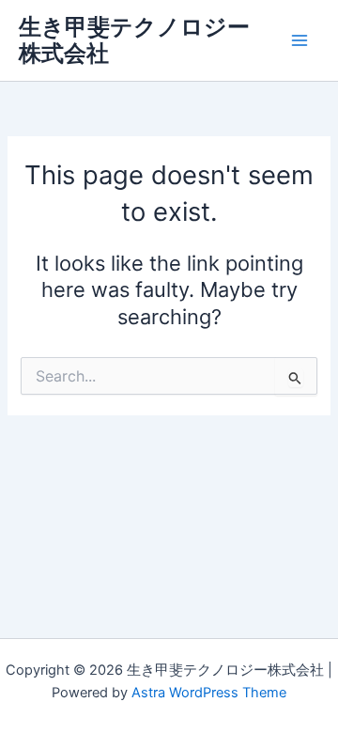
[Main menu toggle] (299, 40)
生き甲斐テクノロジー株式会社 (134, 40)
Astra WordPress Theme (208, 692)
